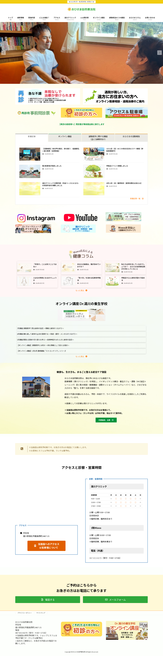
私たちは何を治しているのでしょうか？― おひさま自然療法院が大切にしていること (133, 266)
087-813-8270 (95, 558)
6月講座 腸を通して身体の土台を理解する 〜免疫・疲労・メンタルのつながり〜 (47, 334)
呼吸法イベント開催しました (117, 166)
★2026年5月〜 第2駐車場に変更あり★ (81, 2)
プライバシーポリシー (25, 613)
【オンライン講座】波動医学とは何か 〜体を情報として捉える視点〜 (43, 345)
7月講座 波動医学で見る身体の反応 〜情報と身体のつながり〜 (40, 328)
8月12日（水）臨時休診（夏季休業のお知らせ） (124, 183)
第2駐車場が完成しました (52, 166)
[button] (159, 52)
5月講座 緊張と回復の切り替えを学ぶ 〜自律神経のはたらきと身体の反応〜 (45, 340)
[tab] (31, 138)
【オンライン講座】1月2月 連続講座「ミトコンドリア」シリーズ (41, 351)
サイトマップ (41, 613)
